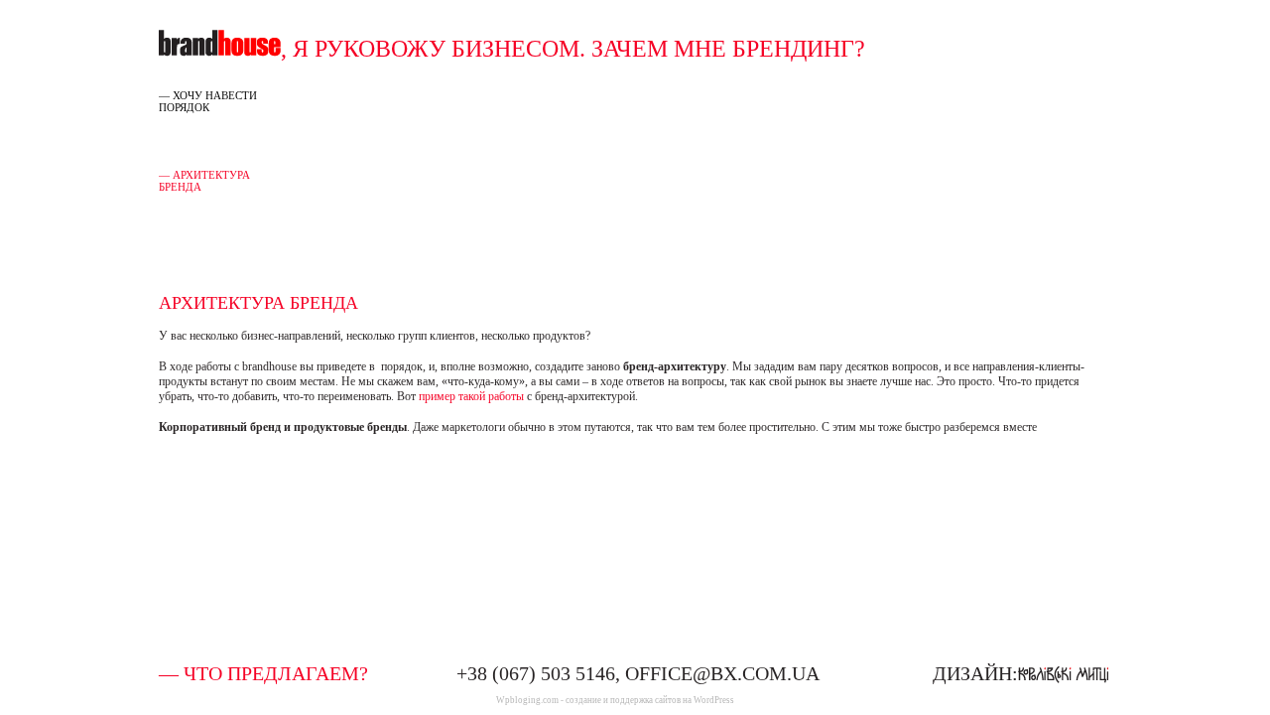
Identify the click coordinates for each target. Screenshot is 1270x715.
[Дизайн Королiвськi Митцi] (1063, 672)
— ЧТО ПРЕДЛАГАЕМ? (263, 673)
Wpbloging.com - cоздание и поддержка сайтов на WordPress (615, 700)
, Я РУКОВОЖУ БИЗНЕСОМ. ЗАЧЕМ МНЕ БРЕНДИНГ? (573, 49)
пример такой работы (471, 396)
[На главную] (220, 49)
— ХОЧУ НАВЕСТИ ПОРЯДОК (208, 101)
